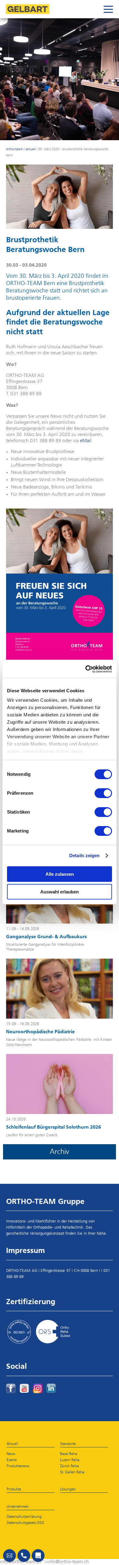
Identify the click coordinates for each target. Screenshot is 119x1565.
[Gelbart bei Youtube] (24, 1388)
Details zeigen (84, 855)
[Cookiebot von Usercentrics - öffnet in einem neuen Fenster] (85, 669)
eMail (86, 440)
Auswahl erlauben (59, 891)
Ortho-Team (14, 149)
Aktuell (30, 149)
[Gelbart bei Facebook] (11, 1388)
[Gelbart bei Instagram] (37, 1388)
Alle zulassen (59, 874)
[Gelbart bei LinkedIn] (51, 1388)
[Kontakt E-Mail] (9, 1555)
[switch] (103, 793)
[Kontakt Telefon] (23, 1555)
